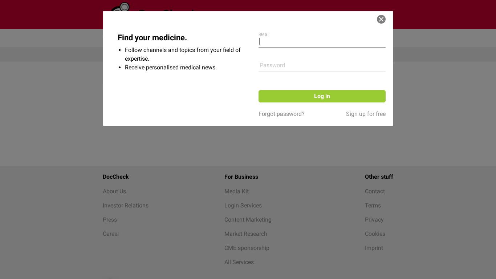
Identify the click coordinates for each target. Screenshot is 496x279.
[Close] (381, 19)
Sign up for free (366, 113)
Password (272, 65)
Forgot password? (282, 113)
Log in (322, 96)
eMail (264, 34)
